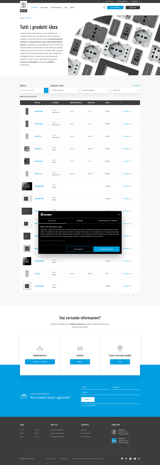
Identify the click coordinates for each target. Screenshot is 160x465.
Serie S (37, 437)
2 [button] (120, 295)
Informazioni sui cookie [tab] (108, 220)
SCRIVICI (80, 362)
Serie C (22, 433)
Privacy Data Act (124, 434)
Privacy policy (51, 458)
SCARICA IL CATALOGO (40, 362)
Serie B (37, 430)
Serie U (22, 437)
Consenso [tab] (52, 220)
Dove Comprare (115, 7)
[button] (126, 85)
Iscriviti (88, 399)
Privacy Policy (91, 405)
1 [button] (116, 295)
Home (22, 18)
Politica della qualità (57, 433)
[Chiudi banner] (119, 214)
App (66, 7)
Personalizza (79, 249)
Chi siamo (44, 7)
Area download (56, 7)
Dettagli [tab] (80, 220)
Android (121, 432)
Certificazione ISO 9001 (58, 437)
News (72, 7)
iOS (126, 432)
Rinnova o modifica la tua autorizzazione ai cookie (87, 458)
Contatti (83, 430)
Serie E (37, 433)
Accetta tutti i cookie (106, 249)
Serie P (22, 430)
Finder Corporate (122, 1)
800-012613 (110, 1)
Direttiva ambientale (57, 430)
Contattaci (132, 7)
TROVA (120, 362)
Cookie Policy (64, 458)
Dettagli (126, 111)
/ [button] (135, 1)
